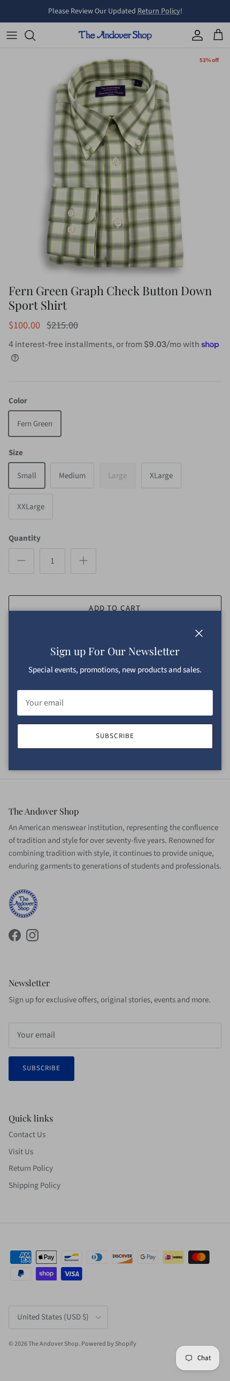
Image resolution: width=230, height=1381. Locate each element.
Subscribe (115, 736)
